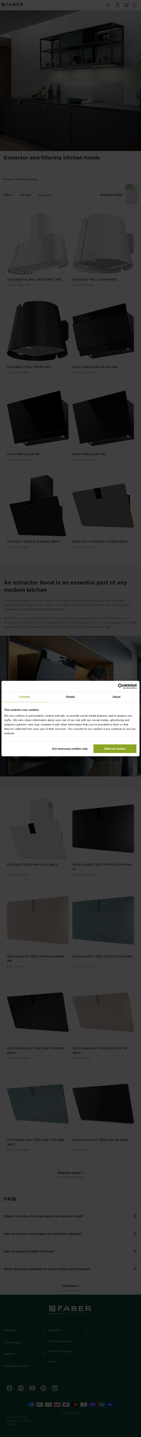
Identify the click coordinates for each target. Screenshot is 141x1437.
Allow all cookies (115, 748)
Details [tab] (70, 696)
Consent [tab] (24, 696)
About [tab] (116, 696)
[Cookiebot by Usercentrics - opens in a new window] (121, 686)
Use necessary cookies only (70, 748)
